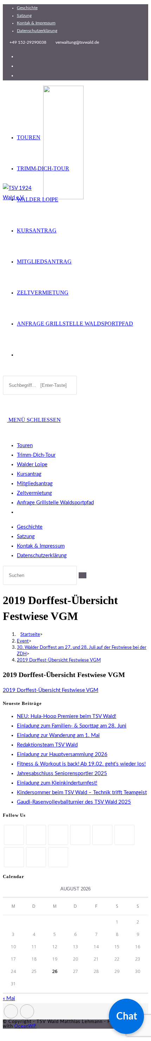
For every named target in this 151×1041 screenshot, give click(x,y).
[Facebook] (36, 835)
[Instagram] (58, 835)
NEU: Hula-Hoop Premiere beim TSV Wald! (66, 716)
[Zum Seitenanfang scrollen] (5, 1033)
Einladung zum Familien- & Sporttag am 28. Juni (71, 726)
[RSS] (58, 857)
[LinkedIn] (80, 835)
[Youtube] (36, 857)
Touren (25, 445)
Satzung (24, 15)
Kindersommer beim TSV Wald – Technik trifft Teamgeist (82, 792)
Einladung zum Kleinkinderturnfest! (57, 783)
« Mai (9, 998)
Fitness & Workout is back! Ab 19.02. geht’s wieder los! (81, 764)
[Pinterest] (102, 835)
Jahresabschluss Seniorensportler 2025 (62, 773)
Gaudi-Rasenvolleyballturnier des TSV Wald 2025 (74, 802)
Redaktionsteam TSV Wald (47, 745)
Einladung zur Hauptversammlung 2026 (62, 754)
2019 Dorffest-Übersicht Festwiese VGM (59, 660)
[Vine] (14, 857)
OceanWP (25, 1026)
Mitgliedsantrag (35, 483)
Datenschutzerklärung (37, 31)
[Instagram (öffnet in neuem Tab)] (19, 66)
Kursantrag (29, 474)
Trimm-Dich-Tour (36, 455)
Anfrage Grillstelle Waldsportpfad (55, 502)
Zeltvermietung (34, 493)
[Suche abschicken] (82, 575)
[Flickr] (124, 835)
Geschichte (27, 8)
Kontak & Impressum (36, 23)
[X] (14, 835)
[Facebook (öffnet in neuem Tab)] (19, 56)
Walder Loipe (32, 464)
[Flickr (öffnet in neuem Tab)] (19, 75)
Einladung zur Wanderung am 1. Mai (58, 735)
